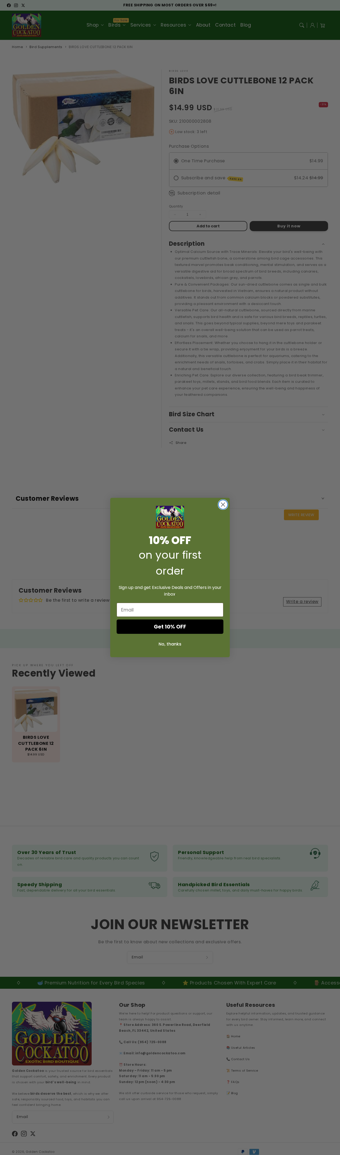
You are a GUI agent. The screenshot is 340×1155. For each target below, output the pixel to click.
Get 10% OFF (170, 626)
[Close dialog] (223, 504)
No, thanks (170, 644)
